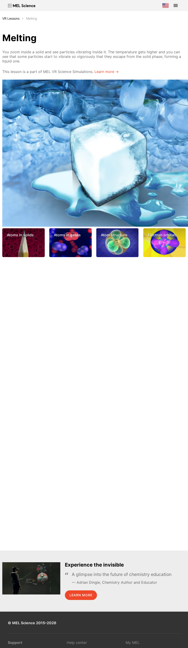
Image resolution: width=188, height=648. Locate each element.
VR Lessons (10, 18)
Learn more (80, 595)
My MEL (133, 642)
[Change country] (165, 5)
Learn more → (106, 71)
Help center (77, 642)
